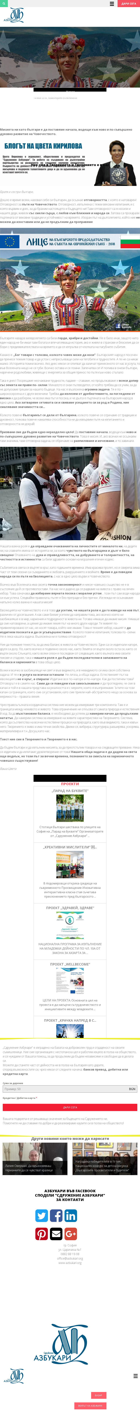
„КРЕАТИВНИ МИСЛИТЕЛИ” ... (70, 847)
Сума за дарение (13, 1083)
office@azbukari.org (70, 1258)
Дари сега (70, 1107)
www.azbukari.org (70, 1263)
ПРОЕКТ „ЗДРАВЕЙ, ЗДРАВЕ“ (70, 908)
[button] (129, 3)
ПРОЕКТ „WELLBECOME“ (70, 964)
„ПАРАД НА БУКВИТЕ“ (70, 791)
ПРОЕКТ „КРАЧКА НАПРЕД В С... (70, 1020)
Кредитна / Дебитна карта (20, 1098)
